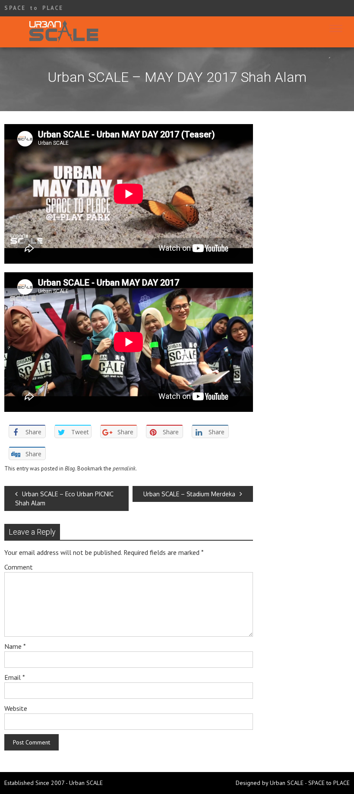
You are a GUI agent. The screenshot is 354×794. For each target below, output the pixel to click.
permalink (124, 468)
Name (15, 646)
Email (14, 677)
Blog (70, 468)
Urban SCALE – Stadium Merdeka (189, 494)
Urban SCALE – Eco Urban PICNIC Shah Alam (64, 498)
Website (15, 708)
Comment (18, 567)
